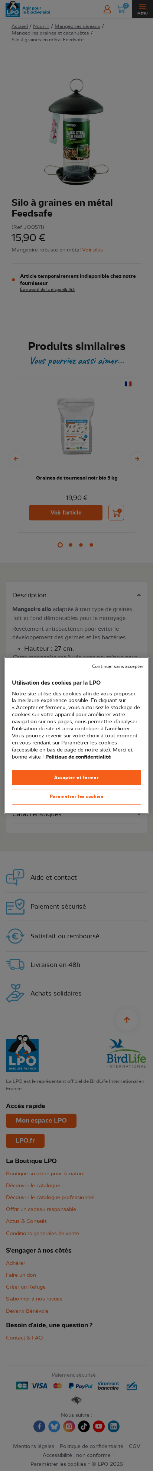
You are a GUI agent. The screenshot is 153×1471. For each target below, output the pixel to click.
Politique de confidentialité (78, 757)
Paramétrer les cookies (77, 796)
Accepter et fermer (76, 777)
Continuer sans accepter (117, 666)
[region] (76, 735)
